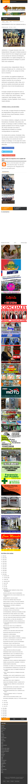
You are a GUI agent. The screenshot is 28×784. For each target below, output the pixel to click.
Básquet (2, 727)
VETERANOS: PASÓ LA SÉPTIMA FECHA (11, 643)
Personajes (3, 761)
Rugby (2, 764)
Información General (5, 751)
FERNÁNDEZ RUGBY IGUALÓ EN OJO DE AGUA (13, 651)
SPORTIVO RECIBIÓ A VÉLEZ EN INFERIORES (12, 593)
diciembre (5, 575)
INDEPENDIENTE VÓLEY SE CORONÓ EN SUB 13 (13, 653)
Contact (12, 781)
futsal (2, 746)
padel (2, 757)
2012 (4, 713)
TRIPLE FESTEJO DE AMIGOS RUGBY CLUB (12, 696)
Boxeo (2, 733)
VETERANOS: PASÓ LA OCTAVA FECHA (11, 610)
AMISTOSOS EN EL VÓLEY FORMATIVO (11, 680)
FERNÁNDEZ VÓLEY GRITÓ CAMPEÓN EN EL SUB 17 (14, 675)
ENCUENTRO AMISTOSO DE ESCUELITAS (11, 632)
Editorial (2, 739)
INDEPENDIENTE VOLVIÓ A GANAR (10, 598)
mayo (5, 588)
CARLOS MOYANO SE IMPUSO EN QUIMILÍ (12, 650)
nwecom (2, 755)
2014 (4, 710)
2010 (4, 717)
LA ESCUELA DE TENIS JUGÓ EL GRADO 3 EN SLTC (13, 645)
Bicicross (3, 730)
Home (4, 781)
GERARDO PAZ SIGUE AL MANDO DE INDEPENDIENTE (14, 660)
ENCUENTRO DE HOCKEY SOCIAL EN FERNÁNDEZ (13, 641)
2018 (4, 570)
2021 (4, 565)
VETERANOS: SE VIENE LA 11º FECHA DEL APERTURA (14, 665)
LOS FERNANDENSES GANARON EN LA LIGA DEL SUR (14, 667)
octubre (5, 579)
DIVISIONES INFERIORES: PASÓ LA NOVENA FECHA (14, 621)
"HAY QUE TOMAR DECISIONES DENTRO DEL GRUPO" (14, 617)
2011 (4, 715)
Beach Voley (3, 728)
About (8, 781)
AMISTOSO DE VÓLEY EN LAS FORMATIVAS (12, 625)
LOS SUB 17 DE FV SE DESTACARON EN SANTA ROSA (14, 615)
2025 (4, 557)
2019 (4, 568)
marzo (5, 702)
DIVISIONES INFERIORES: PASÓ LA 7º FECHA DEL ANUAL (15, 698)
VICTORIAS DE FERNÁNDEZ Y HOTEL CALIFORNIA (13, 608)
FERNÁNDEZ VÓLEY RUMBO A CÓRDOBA (11, 636)
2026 (4, 556)
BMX (2, 731)
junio (5, 586)
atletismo (2, 725)
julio (4, 584)
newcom (2, 752)
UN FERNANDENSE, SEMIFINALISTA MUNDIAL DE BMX (14, 611)
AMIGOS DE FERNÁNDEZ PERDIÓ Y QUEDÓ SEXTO (13, 682)
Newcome (3, 754)
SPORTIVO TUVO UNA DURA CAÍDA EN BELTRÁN (13, 630)
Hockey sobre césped (5, 748)
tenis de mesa (3, 769)
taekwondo (3, 766)
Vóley (2, 772)
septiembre (6, 581)
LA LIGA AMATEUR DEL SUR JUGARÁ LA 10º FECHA (13, 686)
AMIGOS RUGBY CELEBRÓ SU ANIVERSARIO (12, 655)
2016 (4, 574)
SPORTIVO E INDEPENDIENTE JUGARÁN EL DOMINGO (14, 637)
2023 (4, 561)
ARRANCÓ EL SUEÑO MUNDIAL (9, 634)
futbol (2, 742)
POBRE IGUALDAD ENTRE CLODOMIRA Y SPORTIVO (14, 662)
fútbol (2, 743)
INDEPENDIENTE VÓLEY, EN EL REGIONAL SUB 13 (13, 603)
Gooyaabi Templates (19, 778)
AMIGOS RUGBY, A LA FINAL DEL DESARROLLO (13, 619)
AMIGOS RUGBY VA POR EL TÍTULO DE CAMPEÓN (13, 601)
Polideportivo (3, 763)
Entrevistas (3, 740)
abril (4, 700)
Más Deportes (12, 777)
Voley (2, 770)
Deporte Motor (3, 737)
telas (2, 767)
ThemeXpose (7, 778)
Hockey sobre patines (5, 749)
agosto (5, 583)
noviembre (6, 577)
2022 (4, 563)
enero (5, 706)
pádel (2, 758)
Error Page (17, 781)
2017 (4, 572)
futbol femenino (4, 745)
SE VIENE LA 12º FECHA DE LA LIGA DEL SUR (12, 639)
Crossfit (2, 736)
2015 (4, 708)
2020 (4, 566)
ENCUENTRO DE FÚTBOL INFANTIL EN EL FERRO (13, 613)
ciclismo (2, 734)
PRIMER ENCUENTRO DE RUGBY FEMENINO (12, 688)
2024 (4, 559)
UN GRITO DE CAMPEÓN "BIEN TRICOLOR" (12, 599)
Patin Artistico (3, 760)
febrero (5, 704)
